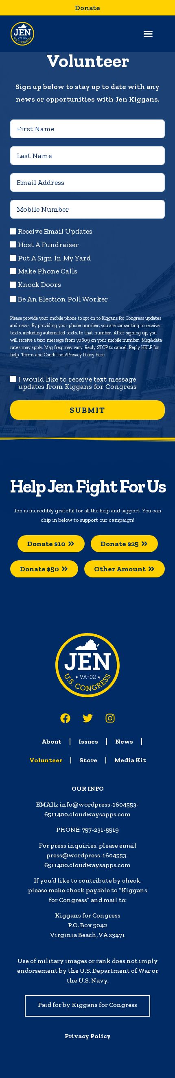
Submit (87, 410)
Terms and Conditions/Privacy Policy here (63, 355)
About (51, 741)
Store (88, 760)
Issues (88, 741)
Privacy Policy (88, 1036)
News (124, 741)
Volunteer (45, 760)
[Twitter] (87, 718)
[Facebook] (65, 718)
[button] (148, 33)
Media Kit (130, 760)
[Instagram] (110, 718)
